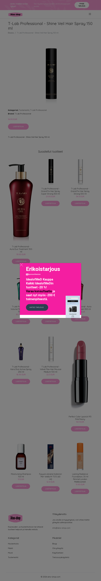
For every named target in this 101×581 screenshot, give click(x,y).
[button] (37, 307)
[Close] (21, 265)
